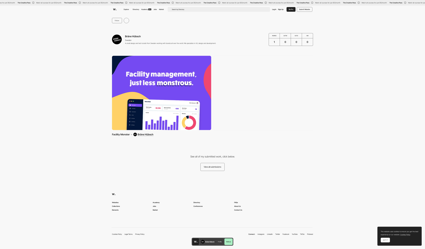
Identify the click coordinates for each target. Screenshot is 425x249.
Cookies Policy (117, 234)
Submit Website (304, 9)
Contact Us (238, 210)
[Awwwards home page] (195, 241)
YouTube (295, 234)
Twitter (277, 234)
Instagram (261, 234)
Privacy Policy (139, 234)
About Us (237, 206)
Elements (115, 210)
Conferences (198, 206)
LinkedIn (270, 234)
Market (161, 9)
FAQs (236, 202)
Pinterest (310, 234)
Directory (136, 9)
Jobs (155, 9)
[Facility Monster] (161, 93)
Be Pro (291, 9)
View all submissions (212, 167)
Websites (115, 202)
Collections (116, 206)
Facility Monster (121, 134)
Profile (220, 242)
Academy (146, 9)
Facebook (286, 234)
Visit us (228, 242)
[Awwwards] (114, 9)
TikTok (302, 234)
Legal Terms (129, 234)
